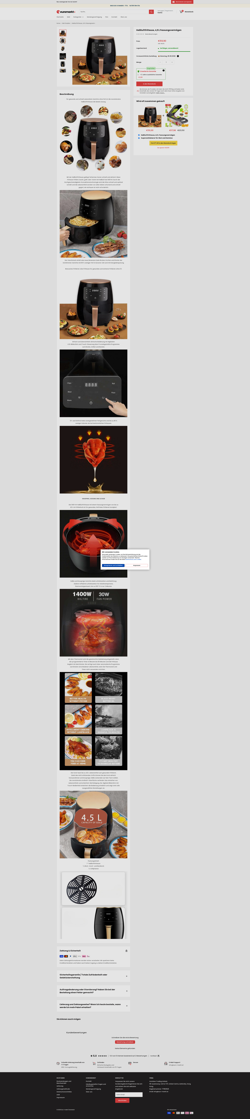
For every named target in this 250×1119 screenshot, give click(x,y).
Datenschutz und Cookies (133, 559)
